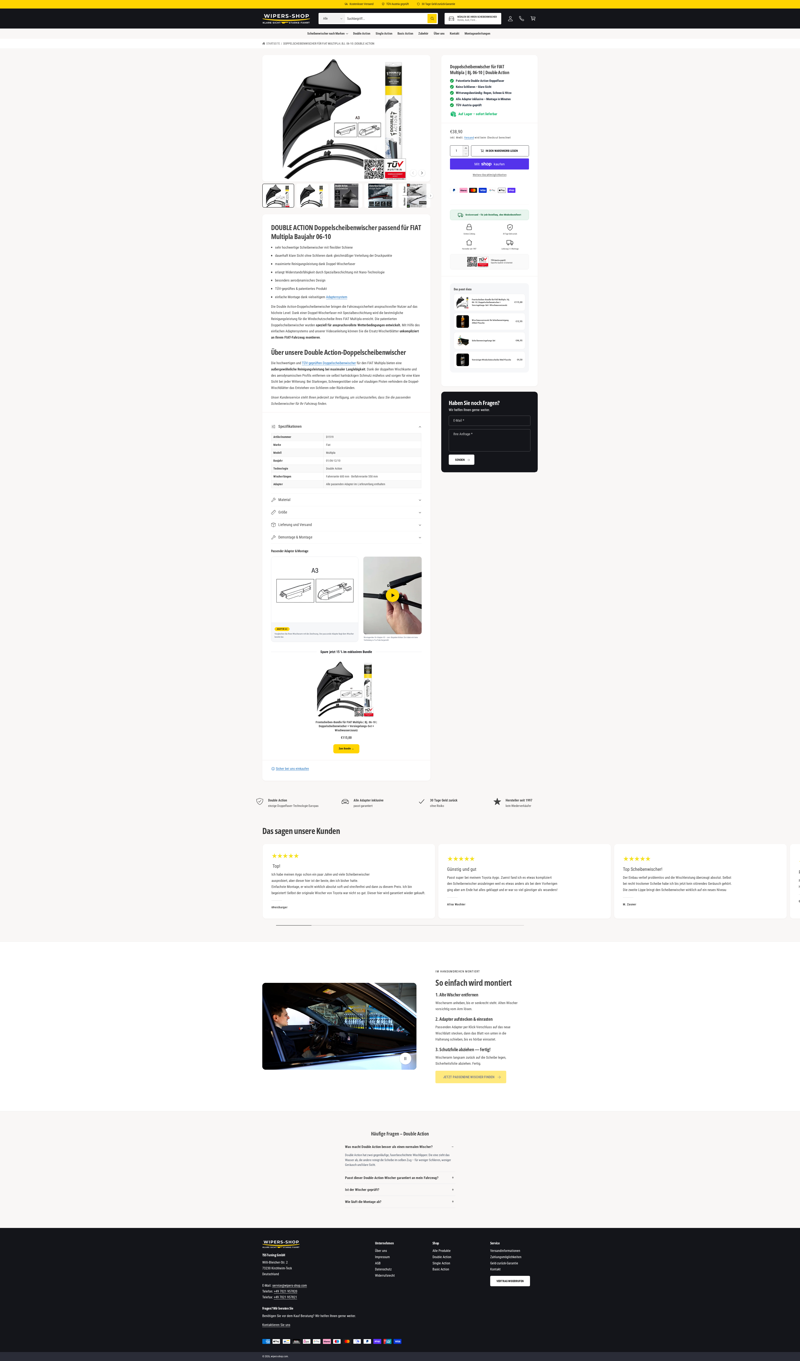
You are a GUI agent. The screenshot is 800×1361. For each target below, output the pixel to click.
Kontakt (495, 1269)
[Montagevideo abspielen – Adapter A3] (392, 595)
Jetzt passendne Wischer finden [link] (468, 1077)
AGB (378, 1263)
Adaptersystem (336, 297)
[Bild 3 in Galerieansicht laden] (346, 196)
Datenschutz (383, 1269)
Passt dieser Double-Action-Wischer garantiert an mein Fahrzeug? (392, 1178)
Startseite (273, 43)
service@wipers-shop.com (289, 1285)
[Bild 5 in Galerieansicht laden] (414, 196)
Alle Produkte (441, 1251)
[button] (473, 18)
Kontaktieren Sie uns (276, 1325)
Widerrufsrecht (385, 1275)
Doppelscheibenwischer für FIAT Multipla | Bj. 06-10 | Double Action (328, 43)
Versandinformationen (505, 1251)
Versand (469, 137)
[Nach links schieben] (413, 173)
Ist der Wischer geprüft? (362, 1190)
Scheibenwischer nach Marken (326, 33)
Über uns (381, 1251)
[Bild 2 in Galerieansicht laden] (312, 196)
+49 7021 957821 (285, 1297)
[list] (400, 803)
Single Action (441, 1263)
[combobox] (392, 18)
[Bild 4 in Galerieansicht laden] (380, 196)
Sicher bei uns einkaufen (292, 769)
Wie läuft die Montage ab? (363, 1202)
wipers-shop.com (279, 1356)
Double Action (441, 1257)
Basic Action (440, 1269)
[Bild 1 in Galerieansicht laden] (278, 196)
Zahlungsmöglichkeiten (505, 1257)
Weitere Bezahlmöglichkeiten (489, 174)
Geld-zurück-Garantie (504, 1263)
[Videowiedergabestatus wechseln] (405, 1058)
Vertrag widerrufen (510, 1281)
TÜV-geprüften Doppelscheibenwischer (329, 363)
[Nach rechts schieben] (422, 173)
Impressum (382, 1257)
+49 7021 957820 (285, 1291)
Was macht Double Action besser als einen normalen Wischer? (389, 1147)
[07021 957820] (522, 18)
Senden (460, 459)
